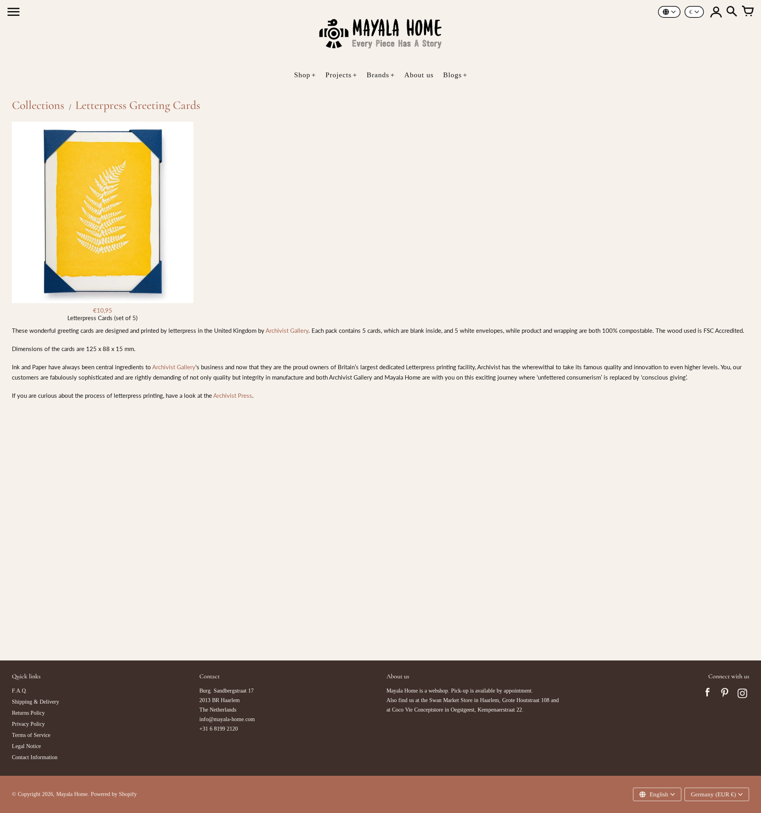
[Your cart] (747, 12)
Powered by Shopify (114, 794)
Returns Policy (28, 713)
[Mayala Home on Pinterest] (725, 694)
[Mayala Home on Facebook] (707, 694)
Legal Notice (26, 746)
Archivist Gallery (287, 330)
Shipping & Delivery (35, 702)
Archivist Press (232, 395)
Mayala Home (72, 794)
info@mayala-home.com (227, 719)
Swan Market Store (450, 700)
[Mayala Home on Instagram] (742, 694)
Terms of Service (31, 735)
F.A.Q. (19, 691)
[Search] (732, 12)
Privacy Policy (28, 724)
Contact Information (34, 757)
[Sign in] (716, 12)
